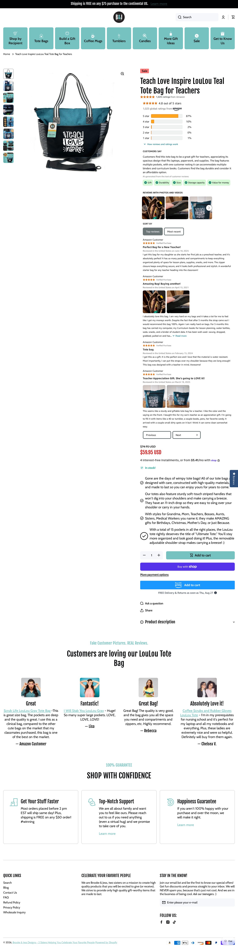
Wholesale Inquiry (14, 912)
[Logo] (119, 17)
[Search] (178, 17)
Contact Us (10, 892)
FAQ (6, 897)
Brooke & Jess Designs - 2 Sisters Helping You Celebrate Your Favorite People (54, 942)
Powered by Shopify (106, 942)
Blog (6, 887)
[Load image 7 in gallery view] (8, 146)
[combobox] (197, 17)
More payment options (154, 574)
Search (7, 882)
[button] (146, 610)
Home (6, 54)
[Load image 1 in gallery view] (8, 74)
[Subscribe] (231, 902)
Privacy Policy (11, 907)
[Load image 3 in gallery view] (8, 98)
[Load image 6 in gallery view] (8, 134)
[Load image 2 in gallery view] (8, 86)
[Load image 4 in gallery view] (8, 110)
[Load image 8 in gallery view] (8, 158)
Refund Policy (11, 902)
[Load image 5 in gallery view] (8, 122)
